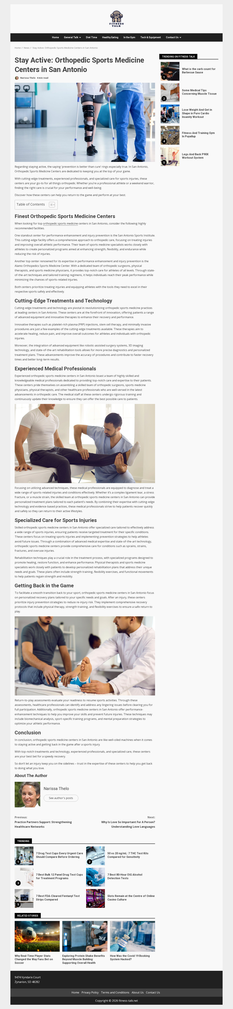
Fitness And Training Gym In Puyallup (170, 135)
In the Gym (129, 37)
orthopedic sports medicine (60, 223)
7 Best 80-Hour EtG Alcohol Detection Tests (95, 877)
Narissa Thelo (27, 77)
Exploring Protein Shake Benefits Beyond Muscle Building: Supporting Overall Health (84, 936)
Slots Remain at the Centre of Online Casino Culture (95, 898)
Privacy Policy (90, 992)
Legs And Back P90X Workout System (170, 156)
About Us (138, 992)
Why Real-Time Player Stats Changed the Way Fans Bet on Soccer (37, 936)
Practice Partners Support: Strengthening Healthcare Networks (43, 821)
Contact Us (172, 37)
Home (55, 37)
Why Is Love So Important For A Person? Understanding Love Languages (128, 821)
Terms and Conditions (115, 992)
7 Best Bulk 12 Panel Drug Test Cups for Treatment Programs (24, 877)
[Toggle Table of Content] (50, 205)
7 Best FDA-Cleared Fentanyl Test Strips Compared (24, 898)
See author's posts (61, 798)
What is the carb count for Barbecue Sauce (170, 71)
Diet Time (91, 37)
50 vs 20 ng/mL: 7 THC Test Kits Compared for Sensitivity (95, 855)
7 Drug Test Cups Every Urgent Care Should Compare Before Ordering (24, 855)
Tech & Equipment (150, 37)
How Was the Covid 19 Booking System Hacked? (132, 936)
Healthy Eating (110, 37)
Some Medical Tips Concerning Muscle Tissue (170, 92)
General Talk (71, 37)
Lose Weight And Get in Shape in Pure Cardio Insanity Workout (170, 114)
